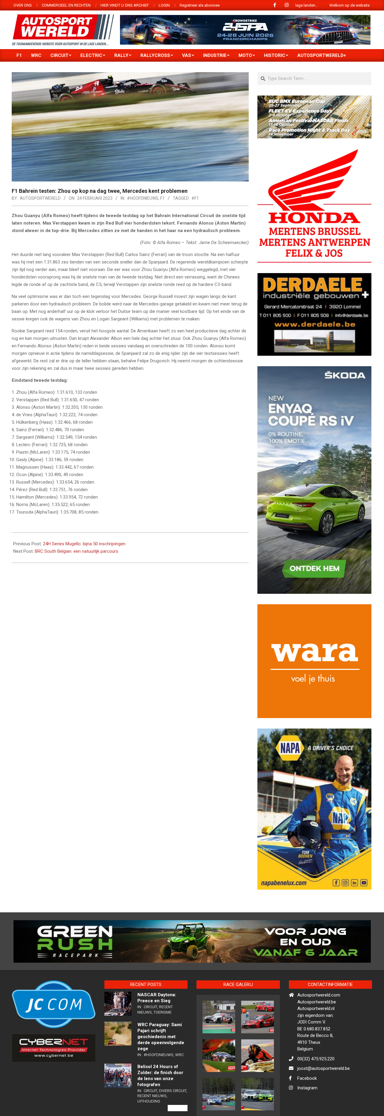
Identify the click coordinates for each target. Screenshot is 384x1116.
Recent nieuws (151, 1096)
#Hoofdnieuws (142, 198)
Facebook (307, 1078)
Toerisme (163, 1012)
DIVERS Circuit (172, 1090)
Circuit (150, 1007)
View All (177, 1108)
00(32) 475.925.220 (315, 1059)
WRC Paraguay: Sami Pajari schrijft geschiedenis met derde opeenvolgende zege (160, 1036)
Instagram (307, 1088)
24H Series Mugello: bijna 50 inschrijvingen (84, 543)
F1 (162, 198)
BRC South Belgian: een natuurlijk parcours (76, 551)
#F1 (195, 198)
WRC (179, 1055)
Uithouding (148, 1101)
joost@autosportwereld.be (323, 1068)
